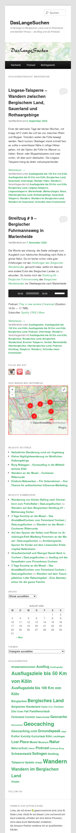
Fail (26, 711)
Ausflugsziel (56, 667)
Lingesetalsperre (17, 191)
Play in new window (30, 304)
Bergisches (14, 338)
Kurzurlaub (38, 736)
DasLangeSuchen (29, 22)
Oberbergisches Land (20, 195)
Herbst (48, 342)
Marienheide (35, 191)
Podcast (31, 64)
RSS (34, 312)
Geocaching (39, 723)
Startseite (16, 64)
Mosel (34, 742)
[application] (38, 293)
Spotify (25, 312)
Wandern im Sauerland (21, 202)
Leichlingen (59, 736)
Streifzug (13, 349)
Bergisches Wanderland (25, 706)
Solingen (39, 753)
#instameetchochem (23, 667)
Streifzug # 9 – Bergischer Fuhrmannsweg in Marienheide (26, 227)
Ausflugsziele (36, 324)
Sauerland (14, 180)
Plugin (62, 427)
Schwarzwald (21, 753)
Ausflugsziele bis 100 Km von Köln (48, 173)
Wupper (15, 781)
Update (29, 762)
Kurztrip (26, 736)
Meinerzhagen (51, 191)
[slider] (60, 293)
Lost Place (20, 741)
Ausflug (42, 666)
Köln (49, 736)
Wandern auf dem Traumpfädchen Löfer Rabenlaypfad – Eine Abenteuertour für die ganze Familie (39, 578)
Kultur (15, 736)
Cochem (59, 706)
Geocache (58, 716)
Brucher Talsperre (33, 342)
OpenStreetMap (42, 422)
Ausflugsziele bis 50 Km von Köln (26, 177)
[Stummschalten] (52, 293)
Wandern (56, 180)
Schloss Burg (57, 748)
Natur (63, 191)
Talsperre (13, 198)
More (41, 312)
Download (48, 304)
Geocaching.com (24, 731)
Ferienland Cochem (23, 717)
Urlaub (38, 762)
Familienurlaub (39, 711)
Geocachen (17, 724)
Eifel (14, 711)
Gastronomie (42, 717)
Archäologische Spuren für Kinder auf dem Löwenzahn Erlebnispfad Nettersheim (38, 545)
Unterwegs (27, 180)
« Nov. (19, 637)
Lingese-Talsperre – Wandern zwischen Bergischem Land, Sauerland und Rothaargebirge (27, 102)
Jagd (63, 731)
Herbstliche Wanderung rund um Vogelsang (37, 452)
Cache (44, 706)
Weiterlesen (16, 170)
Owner (31, 748)
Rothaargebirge (42, 195)
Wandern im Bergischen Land (47, 198)
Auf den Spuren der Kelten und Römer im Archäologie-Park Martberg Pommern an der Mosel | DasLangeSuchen (39, 537)
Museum (43, 742)
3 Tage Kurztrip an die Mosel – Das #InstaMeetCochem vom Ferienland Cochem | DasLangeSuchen (38, 520)
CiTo (50, 706)
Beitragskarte (48, 64)
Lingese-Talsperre (38, 187)
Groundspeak (49, 730)
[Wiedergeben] (13, 293)
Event (20, 711)
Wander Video (41, 180)
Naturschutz (19, 748)
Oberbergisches (17, 345)
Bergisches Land (56, 177)
